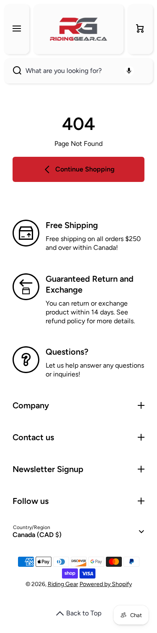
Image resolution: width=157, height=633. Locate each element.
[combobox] (78, 70)
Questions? (67, 352)
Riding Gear (63, 584)
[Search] (12, 70)
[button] (140, 29)
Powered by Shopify (106, 584)
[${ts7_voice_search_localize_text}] (129, 70)
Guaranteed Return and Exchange (90, 284)
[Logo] (78, 29)
